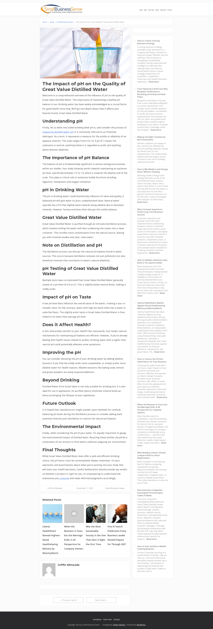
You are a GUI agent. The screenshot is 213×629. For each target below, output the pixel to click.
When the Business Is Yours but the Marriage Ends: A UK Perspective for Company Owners (152, 408)
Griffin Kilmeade (55, 488)
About (157, 10)
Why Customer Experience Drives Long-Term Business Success (150, 212)
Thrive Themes (119, 625)
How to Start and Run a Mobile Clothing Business (151, 547)
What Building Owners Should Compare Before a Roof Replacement (151, 455)
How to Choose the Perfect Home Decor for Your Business (151, 360)
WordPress (141, 625)
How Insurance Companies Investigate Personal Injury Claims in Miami (150, 493)
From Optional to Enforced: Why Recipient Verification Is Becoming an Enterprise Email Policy (152, 93)
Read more (154, 81)
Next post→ (101, 600)
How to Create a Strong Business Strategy (148, 42)
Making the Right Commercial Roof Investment (151, 138)
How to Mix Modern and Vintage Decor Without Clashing (152, 170)
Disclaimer (97, 619)
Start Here (151, 10)
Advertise (163, 10)
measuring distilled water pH (57, 131)
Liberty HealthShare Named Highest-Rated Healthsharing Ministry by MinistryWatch (151, 306)
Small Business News (114, 488)
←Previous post (68, 600)
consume (64, 478)
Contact (169, 10)
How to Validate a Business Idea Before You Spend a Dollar (152, 261)
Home (141, 10)
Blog (145, 10)
